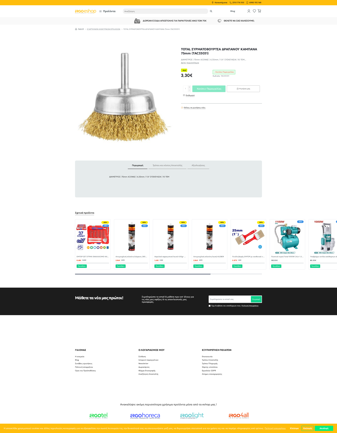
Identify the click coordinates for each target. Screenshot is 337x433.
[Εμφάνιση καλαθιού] (259, 11)
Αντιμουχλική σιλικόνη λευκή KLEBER (208, 257)
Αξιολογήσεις (198, 165)
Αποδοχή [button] (324, 428)
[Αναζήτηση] (211, 11)
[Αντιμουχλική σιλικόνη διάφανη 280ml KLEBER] (132, 237)
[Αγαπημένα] (254, 11)
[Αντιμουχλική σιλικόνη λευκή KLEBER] (210, 237)
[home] (79, 29)
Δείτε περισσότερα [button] (190, 63)
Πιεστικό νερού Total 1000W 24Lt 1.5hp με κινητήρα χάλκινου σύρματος (287, 257)
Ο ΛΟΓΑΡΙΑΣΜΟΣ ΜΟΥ (151, 350)
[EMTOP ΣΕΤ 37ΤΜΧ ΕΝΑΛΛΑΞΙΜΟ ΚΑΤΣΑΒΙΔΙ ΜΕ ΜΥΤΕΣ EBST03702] (93, 237)
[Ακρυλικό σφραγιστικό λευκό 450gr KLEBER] (171, 237)
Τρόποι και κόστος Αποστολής (167, 165)
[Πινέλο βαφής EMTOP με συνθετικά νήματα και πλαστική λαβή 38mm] (248, 237)
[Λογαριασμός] (249, 11)
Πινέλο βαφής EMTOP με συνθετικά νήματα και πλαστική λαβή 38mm (248, 257)
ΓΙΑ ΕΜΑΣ (80, 350)
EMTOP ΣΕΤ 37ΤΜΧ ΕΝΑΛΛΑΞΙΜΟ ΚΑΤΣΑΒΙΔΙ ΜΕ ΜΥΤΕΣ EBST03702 (93, 257)
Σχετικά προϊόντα (84, 212)
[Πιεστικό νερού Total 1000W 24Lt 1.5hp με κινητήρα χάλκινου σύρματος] (287, 237)
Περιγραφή (137, 165)
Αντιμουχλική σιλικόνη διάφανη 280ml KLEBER (132, 257)
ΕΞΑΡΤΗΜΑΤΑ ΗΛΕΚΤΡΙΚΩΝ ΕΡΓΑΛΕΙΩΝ (103, 29)
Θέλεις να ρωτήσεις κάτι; (194, 107)
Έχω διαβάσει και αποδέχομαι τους (234, 306)
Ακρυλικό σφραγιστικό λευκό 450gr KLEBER (170, 257)
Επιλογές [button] (307, 428)
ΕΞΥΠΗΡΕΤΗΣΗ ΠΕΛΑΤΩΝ (216, 350)
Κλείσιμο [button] (294, 428)
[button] (189, 95)
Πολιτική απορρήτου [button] (275, 428)
